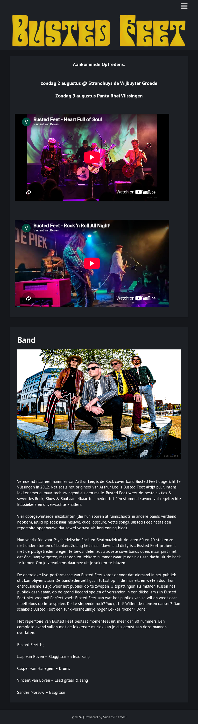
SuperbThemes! (115, 717)
